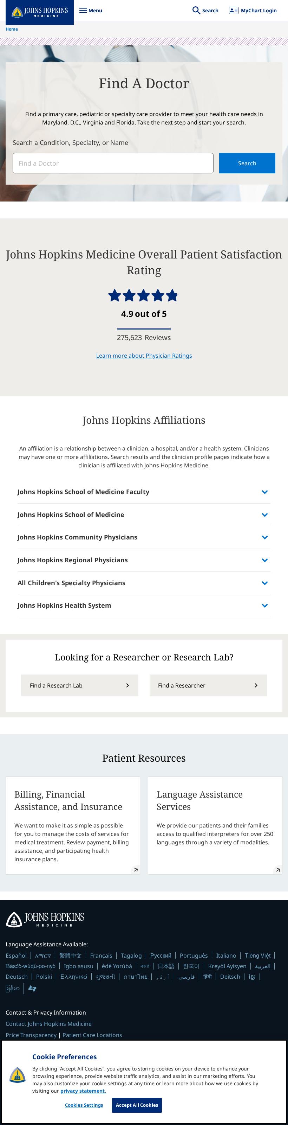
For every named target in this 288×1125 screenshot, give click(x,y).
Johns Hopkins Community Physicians (77, 537)
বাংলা (144, 966)
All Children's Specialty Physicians (71, 583)
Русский (160, 955)
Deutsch (17, 976)
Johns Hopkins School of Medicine (71, 514)
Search (247, 163)
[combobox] (113, 163)
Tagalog (131, 955)
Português (194, 955)
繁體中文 (70, 955)
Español (16, 955)
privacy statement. (83, 1090)
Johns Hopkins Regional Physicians (73, 560)
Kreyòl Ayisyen (227, 966)
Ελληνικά (73, 976)
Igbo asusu (78, 966)
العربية (262, 966)
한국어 (191, 966)
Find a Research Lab (56, 685)
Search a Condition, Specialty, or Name (70, 142)
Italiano (226, 955)
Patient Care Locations (92, 1035)
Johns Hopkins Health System (64, 605)
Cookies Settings (84, 1105)
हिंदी (207, 976)
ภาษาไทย (136, 976)
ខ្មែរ (252, 976)
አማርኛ (43, 955)
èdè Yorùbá (117, 966)
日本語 (166, 966)
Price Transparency (31, 1035)
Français (101, 955)
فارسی (186, 976)
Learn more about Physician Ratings (144, 355)
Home (12, 29)
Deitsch (230, 976)
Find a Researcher (181, 685)
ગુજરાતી (105, 976)
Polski (44, 976)
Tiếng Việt (257, 955)
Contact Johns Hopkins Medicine (49, 1024)
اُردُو (163, 976)
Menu (90, 14)
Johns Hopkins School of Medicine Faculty (83, 491)
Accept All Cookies (137, 1105)
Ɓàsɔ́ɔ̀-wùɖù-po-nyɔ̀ (30, 966)
